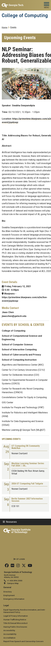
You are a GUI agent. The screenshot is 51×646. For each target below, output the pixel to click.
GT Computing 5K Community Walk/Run (25, 447)
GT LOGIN (20, 559)
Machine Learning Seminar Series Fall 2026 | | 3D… (27, 464)
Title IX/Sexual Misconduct (15, 623)
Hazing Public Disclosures (15, 627)
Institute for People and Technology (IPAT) (23, 407)
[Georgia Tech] (16, 530)
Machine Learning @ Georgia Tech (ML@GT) (23, 430)
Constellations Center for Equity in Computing (24, 397)
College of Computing (25, 15)
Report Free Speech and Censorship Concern (23, 641)
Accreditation (9, 638)
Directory (7, 592)
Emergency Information (13, 599)
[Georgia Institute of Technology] (13, 4)
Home (4, 27)
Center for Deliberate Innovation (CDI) (20, 375)
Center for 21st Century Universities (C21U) (23, 370)
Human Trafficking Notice (14, 619)
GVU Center (7, 402)
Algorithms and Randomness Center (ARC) (23, 364)
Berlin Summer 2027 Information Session (27, 500)
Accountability (9, 634)
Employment (9, 595)
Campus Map (13, 583)
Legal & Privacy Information (15, 616)
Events (13, 27)
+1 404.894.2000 (14, 580)
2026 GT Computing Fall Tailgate (27, 484)
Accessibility (9, 630)
